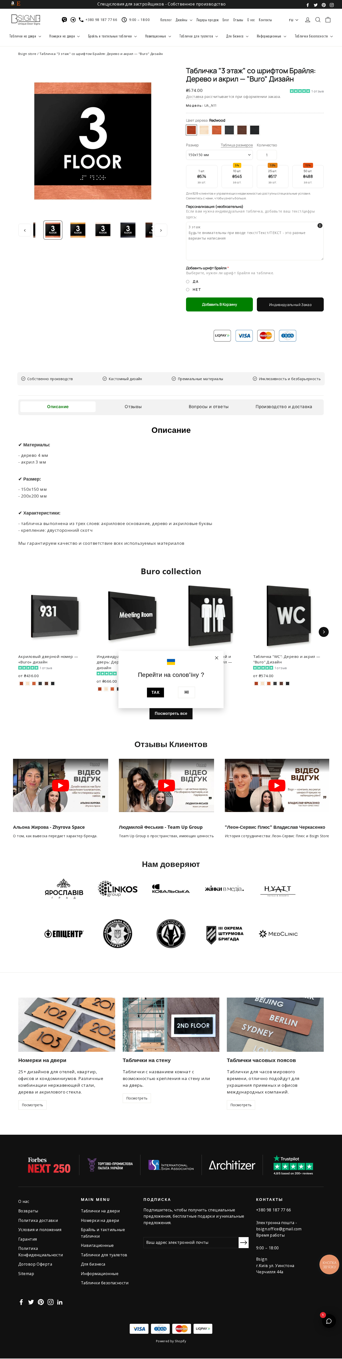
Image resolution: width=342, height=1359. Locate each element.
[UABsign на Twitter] (316, 4)
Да (196, 281)
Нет (197, 289)
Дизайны (182, 19)
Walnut (216, 130)
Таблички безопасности (312, 36)
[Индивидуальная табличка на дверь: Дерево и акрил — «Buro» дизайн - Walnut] (112, 689)
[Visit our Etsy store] (19, 3)
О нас (251, 19)
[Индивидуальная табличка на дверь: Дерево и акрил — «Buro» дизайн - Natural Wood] (106, 689)
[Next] (324, 632)
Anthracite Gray (229, 130)
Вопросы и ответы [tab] (209, 406)
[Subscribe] (244, 1242)
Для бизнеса (235, 36)
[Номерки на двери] (66, 1025)
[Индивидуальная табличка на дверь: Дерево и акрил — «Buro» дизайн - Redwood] (100, 689)
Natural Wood (204, 130)
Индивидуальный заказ (290, 304)
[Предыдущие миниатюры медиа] (24, 230)
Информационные (269, 36)
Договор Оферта (35, 1264)
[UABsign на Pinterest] (324, 4)
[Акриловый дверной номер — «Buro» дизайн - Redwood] (21, 683)
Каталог (166, 19)
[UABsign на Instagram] (332, 4)
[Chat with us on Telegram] (74, 20)
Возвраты (28, 1211)
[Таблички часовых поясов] (275, 1025)
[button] (307, 98)
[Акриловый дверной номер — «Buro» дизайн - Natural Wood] (28, 683)
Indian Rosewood (242, 130)
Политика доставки (38, 1220)
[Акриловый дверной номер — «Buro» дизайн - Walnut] (34, 683)
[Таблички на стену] (171, 1025)
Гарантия (27, 1239)
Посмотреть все (171, 713)
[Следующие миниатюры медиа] (160, 230)
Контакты (265, 19)
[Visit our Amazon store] (13, 3)
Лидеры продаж (207, 19)
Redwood (191, 130)
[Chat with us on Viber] (65, 19)
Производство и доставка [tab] (284, 406)
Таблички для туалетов (196, 36)
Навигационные (156, 36)
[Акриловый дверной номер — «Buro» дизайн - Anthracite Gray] (40, 683)
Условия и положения (39, 1229)
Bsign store (27, 53)
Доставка (194, 96)
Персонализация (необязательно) (214, 207)
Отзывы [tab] (133, 406)
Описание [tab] (58, 406)
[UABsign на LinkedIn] (59, 1301)
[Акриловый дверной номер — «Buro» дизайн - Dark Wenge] (53, 683)
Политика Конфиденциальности (40, 1251)
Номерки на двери (62, 36)
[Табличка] (256, 683)
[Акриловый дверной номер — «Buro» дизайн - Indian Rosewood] (46, 683)
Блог (226, 19)
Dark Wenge (254, 130)
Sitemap (26, 1273)
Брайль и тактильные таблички (110, 36)
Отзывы (238, 19)
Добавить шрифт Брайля (206, 268)
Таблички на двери (23, 36)
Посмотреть (32, 1104)
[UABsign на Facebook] (308, 4)
